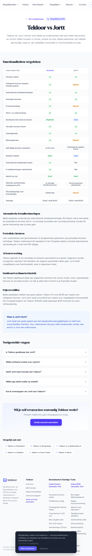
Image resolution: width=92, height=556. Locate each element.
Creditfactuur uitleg (56, 501)
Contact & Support (33, 496)
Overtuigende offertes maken (57, 508)
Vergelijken (55, 4)
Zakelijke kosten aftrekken (77, 514)
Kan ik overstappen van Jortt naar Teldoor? (46, 391)
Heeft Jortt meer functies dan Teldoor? (46, 372)
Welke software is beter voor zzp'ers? (46, 362)
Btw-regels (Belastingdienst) (77, 496)
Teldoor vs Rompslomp (42, 446)
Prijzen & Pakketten (33, 492)
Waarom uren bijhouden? (76, 508)
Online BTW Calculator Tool (77, 485)
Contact (82, 4)
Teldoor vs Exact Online (41, 452)
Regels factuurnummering (78, 502)
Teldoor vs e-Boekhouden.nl (70, 446)
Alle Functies (31, 488)
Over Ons (29, 484)
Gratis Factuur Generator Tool (55, 485)
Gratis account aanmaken (46, 422)
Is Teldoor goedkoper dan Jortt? (46, 352)
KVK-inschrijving (77, 523)
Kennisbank (38, 4)
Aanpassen (44, 548)
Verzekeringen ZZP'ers (58, 527)
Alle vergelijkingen (36, 19)
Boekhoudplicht (77, 527)
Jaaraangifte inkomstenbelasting (78, 532)
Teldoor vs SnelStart (15, 452)
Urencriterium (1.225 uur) (57, 514)
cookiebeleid (34, 543)
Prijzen (26, 4)
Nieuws (69, 4)
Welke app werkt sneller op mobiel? (46, 381)
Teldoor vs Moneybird (16, 446)
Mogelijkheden (9, 4)
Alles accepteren (27, 548)
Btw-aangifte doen (56, 520)
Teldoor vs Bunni (64, 452)
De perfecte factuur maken (56, 496)
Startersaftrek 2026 (78, 520)
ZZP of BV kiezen (55, 523)
